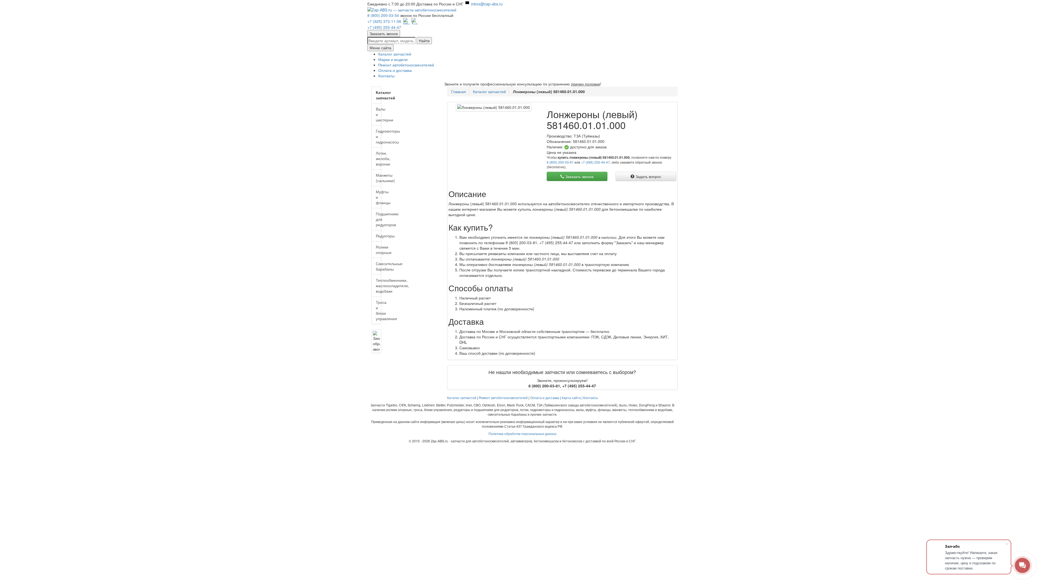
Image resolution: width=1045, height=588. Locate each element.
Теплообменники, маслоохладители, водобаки (378, 285)
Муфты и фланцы (378, 197)
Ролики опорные (378, 249)
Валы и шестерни (378, 114)
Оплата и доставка (395, 70)
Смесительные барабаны (378, 266)
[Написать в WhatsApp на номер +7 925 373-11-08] (406, 21)
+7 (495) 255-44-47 (384, 27)
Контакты (386, 75)
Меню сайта (380, 47)
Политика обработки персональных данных (522, 433)
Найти (424, 40)
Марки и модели (393, 59)
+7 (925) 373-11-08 (384, 21)
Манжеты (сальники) (378, 177)
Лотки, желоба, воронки (378, 158)
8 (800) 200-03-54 (383, 15)
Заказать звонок (384, 33)
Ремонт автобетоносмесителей (406, 65)
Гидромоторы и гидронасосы (378, 136)
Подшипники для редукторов (378, 219)
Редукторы (378, 235)
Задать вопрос (647, 176)
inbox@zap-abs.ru (487, 4)
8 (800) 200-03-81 (560, 162)
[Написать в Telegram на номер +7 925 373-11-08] (414, 21)
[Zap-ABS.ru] (411, 9)
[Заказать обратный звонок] (376, 341)
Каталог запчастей (394, 54)
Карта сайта (571, 397)
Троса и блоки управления (378, 310)
